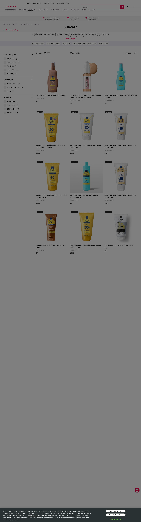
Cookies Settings (116, 519)
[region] (70, 515)
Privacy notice (33, 515)
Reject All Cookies (115, 515)
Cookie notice (47, 515)
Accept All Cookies (115, 511)
